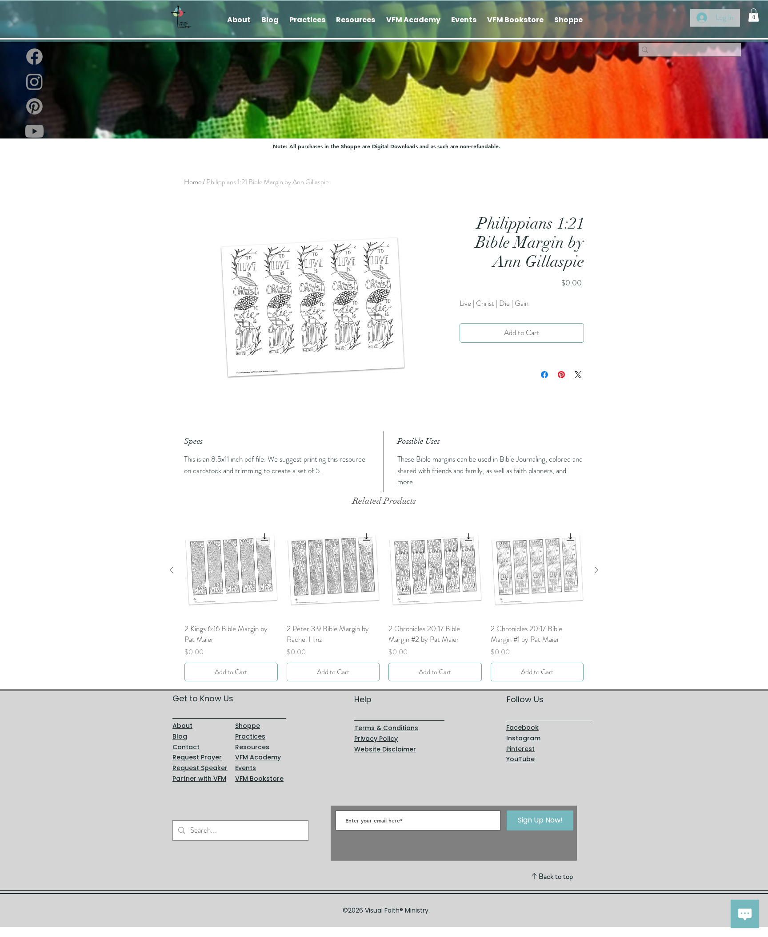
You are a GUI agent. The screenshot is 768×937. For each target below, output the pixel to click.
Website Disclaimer (385, 749)
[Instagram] (34, 81)
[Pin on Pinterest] (561, 374)
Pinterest (520, 748)
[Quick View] (231, 570)
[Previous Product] (171, 570)
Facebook (522, 727)
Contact (186, 747)
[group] (384, 602)
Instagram (523, 738)
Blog (179, 736)
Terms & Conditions (386, 728)
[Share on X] (578, 374)
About (182, 725)
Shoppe (247, 725)
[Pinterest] (34, 106)
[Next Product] (596, 570)
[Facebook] (34, 56)
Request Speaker (200, 767)
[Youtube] (34, 131)
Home (192, 182)
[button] (753, 15)
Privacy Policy (376, 738)
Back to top (556, 876)
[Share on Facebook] (544, 374)
